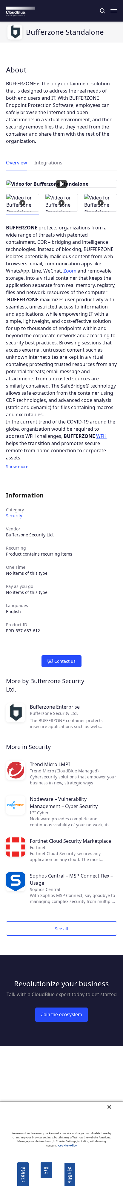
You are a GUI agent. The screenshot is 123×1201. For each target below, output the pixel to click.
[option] (61, 184)
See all (61, 928)
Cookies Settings (69, 1174)
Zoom (69, 270)
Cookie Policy (67, 1145)
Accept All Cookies (23, 1174)
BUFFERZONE (21, 227)
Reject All (46, 1170)
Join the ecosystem (61, 1014)
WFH (101, 436)
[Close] (109, 1107)
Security (14, 515)
